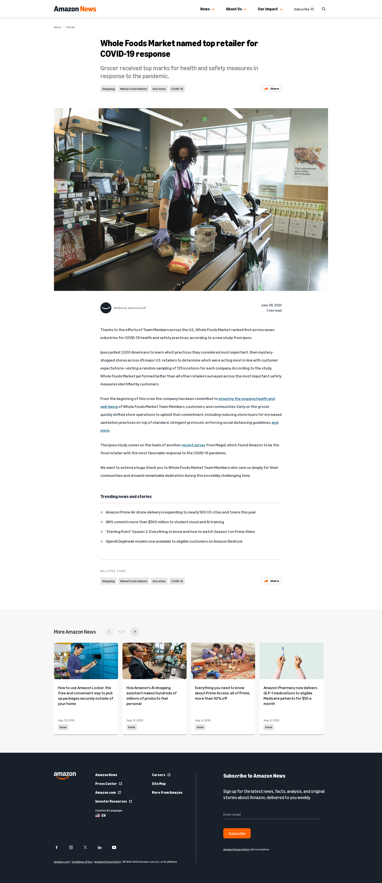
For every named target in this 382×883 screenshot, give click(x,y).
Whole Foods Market (133, 89)
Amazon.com (105, 792)
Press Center (106, 783)
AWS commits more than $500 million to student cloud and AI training (165, 521)
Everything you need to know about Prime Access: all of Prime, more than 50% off (222, 693)
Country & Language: (109, 810)
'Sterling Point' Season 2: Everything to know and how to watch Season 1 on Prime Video (180, 531)
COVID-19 (177, 89)
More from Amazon (167, 792)
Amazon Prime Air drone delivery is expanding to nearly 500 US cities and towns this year (181, 512)
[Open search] (323, 8)
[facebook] (59, 847)
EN (103, 815)
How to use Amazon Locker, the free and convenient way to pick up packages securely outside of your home (85, 695)
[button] (213, 9)
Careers (158, 775)
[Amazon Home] (75, 8)
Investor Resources (111, 801)
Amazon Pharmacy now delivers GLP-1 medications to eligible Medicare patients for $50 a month (290, 695)
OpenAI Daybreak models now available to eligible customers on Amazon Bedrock (174, 541)
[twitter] (88, 847)
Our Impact (268, 8)
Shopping (108, 89)
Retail (70, 27)
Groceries (159, 89)
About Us (234, 8)
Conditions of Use (82, 861)
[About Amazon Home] (65, 775)
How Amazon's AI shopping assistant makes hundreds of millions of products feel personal (151, 695)
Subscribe (301, 9)
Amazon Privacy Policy (107, 861)
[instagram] (73, 847)
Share (274, 88)
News (205, 8)
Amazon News (106, 775)
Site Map (159, 783)
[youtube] (116, 847)
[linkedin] (102, 847)
